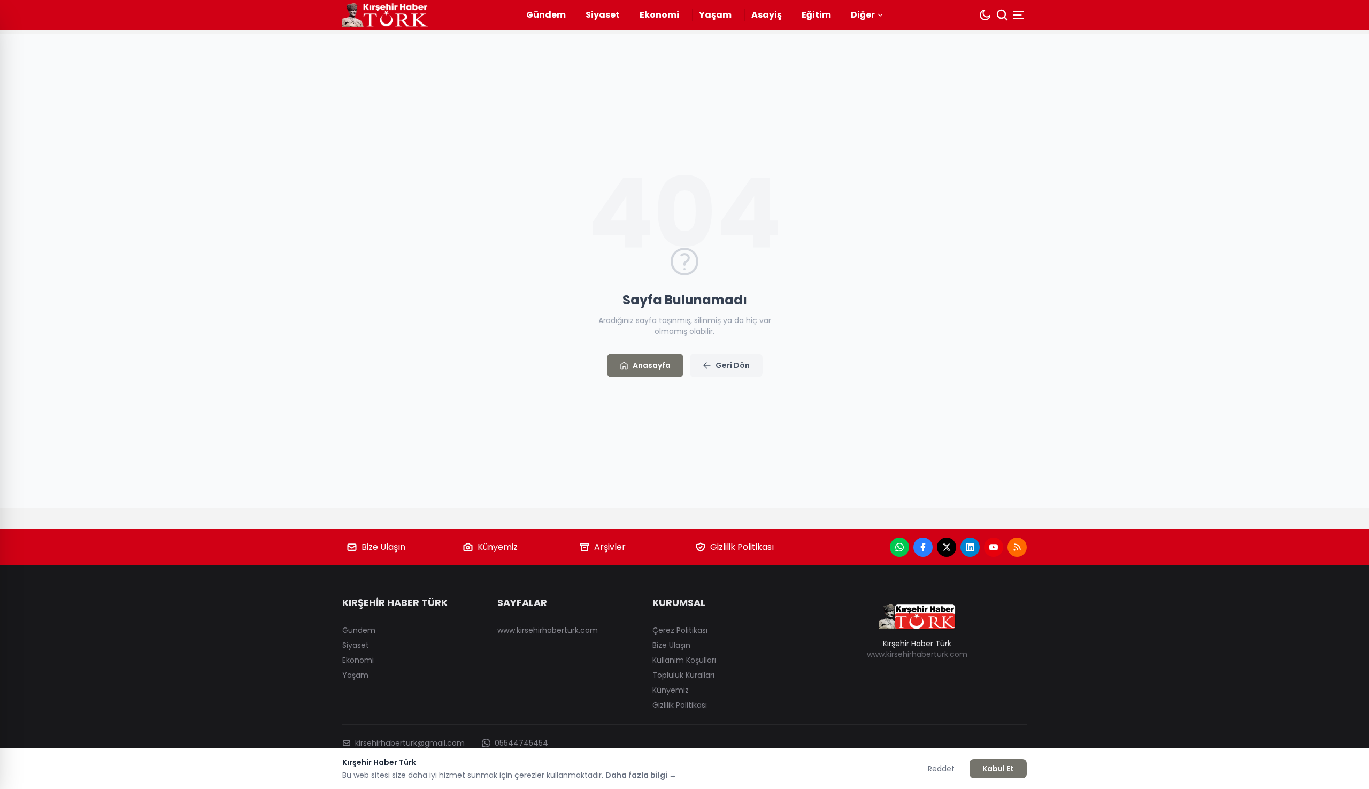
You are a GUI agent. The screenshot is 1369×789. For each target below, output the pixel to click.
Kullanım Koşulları (684, 660)
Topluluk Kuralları (683, 675)
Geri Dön (733, 365)
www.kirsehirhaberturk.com (547, 630)
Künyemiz (498, 547)
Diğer (863, 15)
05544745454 (521, 743)
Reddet (941, 768)
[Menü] (1020, 15)
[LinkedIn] (970, 547)
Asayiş (766, 15)
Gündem (546, 15)
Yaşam (715, 15)
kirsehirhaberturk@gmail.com (410, 743)
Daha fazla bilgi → (640, 775)
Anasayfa (652, 365)
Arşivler (610, 547)
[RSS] (1017, 547)
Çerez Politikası (679, 630)
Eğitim (816, 15)
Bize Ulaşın (383, 547)
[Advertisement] (1198, 394)
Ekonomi (659, 15)
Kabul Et (998, 768)
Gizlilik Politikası (742, 547)
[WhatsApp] (899, 547)
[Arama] (1002, 15)
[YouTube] (993, 547)
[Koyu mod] (985, 15)
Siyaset (603, 15)
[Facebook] (923, 547)
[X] (946, 547)
